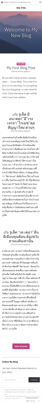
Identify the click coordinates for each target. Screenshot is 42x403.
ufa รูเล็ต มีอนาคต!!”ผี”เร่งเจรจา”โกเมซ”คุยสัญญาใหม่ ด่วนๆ (21, 121)
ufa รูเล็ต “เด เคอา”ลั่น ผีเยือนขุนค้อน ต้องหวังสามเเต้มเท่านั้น (21, 236)
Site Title (21, 7)
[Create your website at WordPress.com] (21, 2)
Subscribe (34, 380)
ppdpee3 (27, 71)
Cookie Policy (15, 398)
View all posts (21, 346)
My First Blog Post (21, 67)
